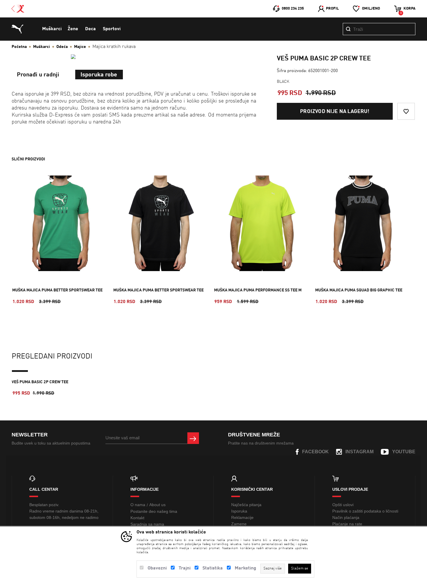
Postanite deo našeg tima (153, 511)
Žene (73, 29)
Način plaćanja (345, 517)
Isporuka (239, 511)
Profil (332, 8)
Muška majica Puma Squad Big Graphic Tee (358, 290)
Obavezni (157, 568)
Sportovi (112, 29)
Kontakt (137, 517)
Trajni (185, 568)
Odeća (62, 47)
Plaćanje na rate (347, 524)
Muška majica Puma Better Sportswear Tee (57, 290)
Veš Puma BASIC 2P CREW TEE (40, 382)
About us (157, 504)
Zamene (239, 524)
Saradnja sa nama (147, 524)
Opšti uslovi (343, 504)
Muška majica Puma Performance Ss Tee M (258, 290)
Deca (90, 29)
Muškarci (52, 29)
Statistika (212, 568)
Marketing (245, 568)
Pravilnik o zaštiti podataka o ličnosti (365, 511)
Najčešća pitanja (246, 504)
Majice (80, 47)
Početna (19, 47)
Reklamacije (242, 517)
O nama (137, 504)
